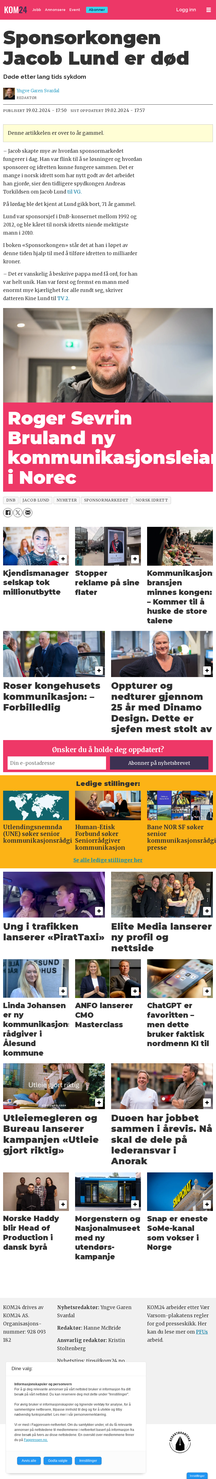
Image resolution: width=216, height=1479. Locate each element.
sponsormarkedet (106, 500)
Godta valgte (58, 1461)
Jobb (36, 10)
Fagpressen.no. (36, 1440)
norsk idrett (152, 500)
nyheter (67, 500)
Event (74, 10)
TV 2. (62, 298)
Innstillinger (197, 1475)
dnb (11, 500)
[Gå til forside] (16, 10)
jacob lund (35, 500)
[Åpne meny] (209, 10)
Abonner (97, 10)
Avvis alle (29, 1461)
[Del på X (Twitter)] (17, 512)
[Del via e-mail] (27, 512)
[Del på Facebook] (7, 512)
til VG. (74, 192)
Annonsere (55, 10)
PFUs (202, 1332)
